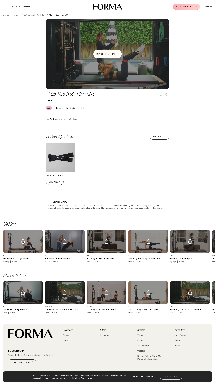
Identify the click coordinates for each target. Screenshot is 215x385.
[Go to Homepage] (30, 337)
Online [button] (26, 6)
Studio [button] (16, 6)
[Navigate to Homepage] (107, 7)
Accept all (171, 376)
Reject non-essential (145, 376)
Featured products (60, 136)
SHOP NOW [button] (54, 182)
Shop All (158, 136)
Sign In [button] (208, 6)
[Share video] (155, 94)
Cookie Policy (86, 378)
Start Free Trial (185, 6)
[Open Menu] (5, 6)
